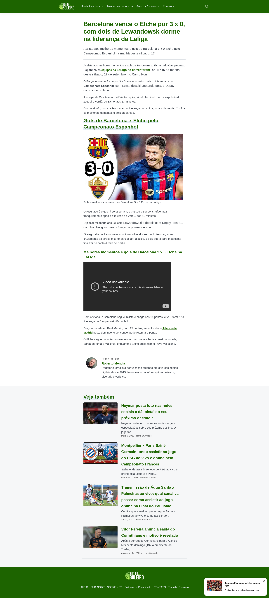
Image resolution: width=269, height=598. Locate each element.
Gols (139, 6)
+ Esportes (151, 6)
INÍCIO (84, 587)
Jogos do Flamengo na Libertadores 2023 (242, 584)
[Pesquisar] (207, 6)
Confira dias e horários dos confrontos (242, 590)
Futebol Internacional (118, 6)
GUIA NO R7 (97, 587)
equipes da (125, 70)
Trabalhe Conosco (178, 587)
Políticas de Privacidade (138, 587)
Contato (167, 6)
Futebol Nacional (90, 6)
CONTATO (160, 587)
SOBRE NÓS (114, 587)
